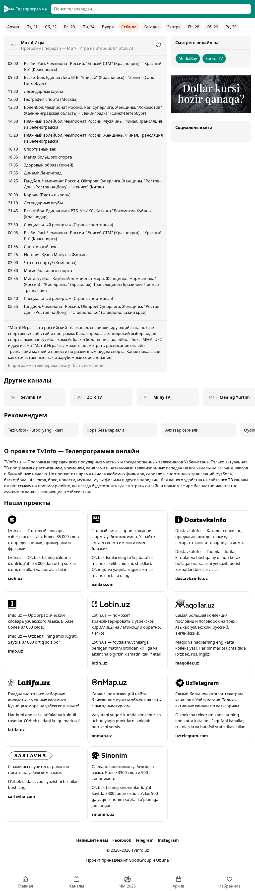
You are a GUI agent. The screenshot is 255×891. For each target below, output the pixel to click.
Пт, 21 (32, 27)
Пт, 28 (193, 27)
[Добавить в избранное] (158, 45)
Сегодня (152, 27)
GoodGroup (140, 860)
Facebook (121, 840)
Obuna (162, 860)
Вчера (108, 27)
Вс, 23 (69, 27)
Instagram (168, 840)
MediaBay (188, 58)
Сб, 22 (51, 27)
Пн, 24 (88, 27)
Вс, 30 (231, 27)
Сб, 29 (212, 27)
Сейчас (128, 27)
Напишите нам (92, 840)
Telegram (144, 840)
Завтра (174, 27)
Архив (13, 27)
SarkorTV (214, 58)
